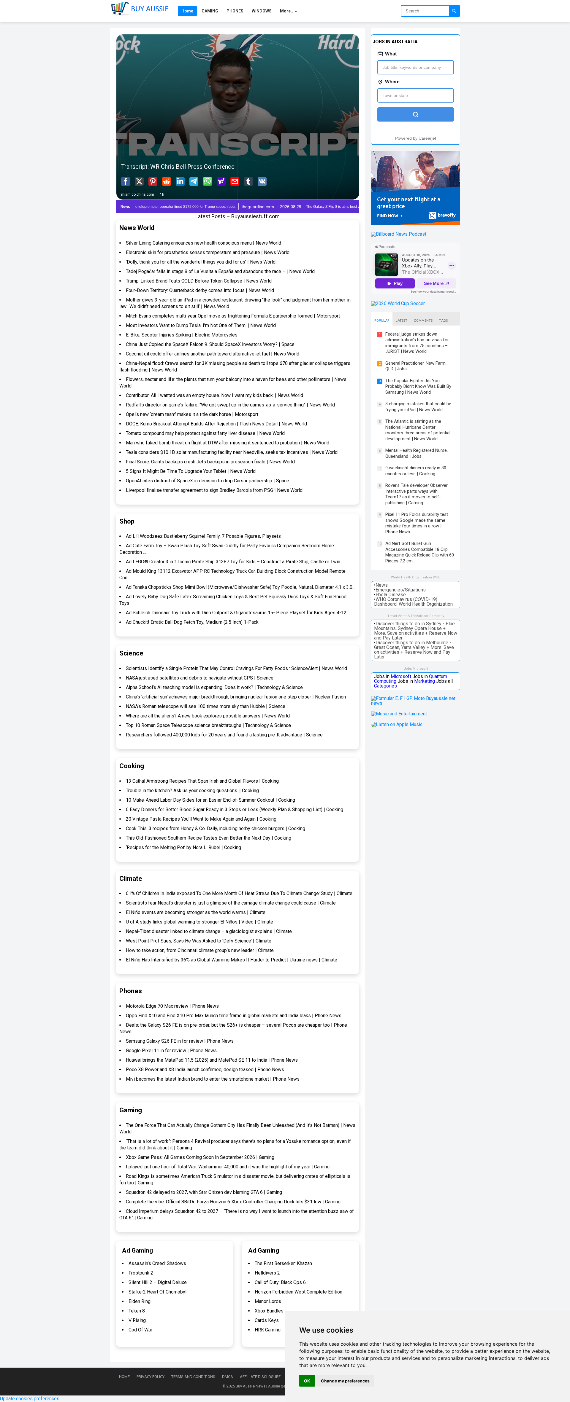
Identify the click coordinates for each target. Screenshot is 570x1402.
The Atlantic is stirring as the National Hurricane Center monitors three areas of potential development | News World (417, 430)
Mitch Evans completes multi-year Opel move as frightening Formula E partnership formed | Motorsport (233, 316)
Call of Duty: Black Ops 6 (280, 1282)
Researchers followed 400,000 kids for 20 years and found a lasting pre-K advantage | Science (224, 735)
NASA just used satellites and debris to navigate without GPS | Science (199, 678)
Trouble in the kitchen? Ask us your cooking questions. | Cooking (192, 790)
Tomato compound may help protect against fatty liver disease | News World (205, 433)
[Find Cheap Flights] (415, 223)
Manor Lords (268, 1301)
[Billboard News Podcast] (398, 234)
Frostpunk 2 (141, 1273)
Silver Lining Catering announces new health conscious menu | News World (203, 243)
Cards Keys (267, 1320)
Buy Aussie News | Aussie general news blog (274, 1386)
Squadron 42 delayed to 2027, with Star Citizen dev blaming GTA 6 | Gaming (204, 1192)
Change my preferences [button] (345, 1380)
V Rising (137, 1320)
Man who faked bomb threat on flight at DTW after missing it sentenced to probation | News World (227, 443)
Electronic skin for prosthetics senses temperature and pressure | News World (207, 252)
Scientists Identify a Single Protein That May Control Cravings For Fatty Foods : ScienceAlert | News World (236, 668)
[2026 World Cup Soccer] (398, 303)
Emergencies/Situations (401, 590)
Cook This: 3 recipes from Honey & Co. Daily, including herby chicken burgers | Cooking (215, 828)
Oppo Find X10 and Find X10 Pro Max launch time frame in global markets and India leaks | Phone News (233, 1015)
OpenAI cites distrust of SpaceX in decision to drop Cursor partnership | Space (207, 481)
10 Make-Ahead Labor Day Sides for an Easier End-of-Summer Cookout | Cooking (210, 800)
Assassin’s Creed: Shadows (157, 1263)
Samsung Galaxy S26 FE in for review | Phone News (180, 1041)
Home (124, 1376)
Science (131, 653)
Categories (385, 686)
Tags (443, 321)
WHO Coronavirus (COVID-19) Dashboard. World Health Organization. (414, 601)
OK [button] (307, 1380)
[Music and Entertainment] (399, 714)
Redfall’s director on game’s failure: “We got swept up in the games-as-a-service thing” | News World (230, 405)
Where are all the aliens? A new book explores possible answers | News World (208, 716)
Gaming (130, 1110)
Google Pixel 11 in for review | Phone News (171, 1050)
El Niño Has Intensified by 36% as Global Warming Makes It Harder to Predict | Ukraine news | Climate (231, 960)
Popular (381, 321)
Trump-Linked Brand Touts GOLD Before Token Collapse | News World (199, 281)
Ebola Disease (391, 594)
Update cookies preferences (29, 1398)
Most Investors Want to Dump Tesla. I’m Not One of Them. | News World (201, 325)
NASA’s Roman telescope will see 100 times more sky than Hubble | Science (205, 706)
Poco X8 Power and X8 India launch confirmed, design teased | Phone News (205, 1069)
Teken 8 (137, 1311)
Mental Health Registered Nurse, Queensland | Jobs (416, 453)
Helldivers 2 (267, 1273)
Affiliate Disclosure (260, 1376)
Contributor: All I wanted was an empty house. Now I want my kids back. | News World (214, 395)
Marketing (424, 681)
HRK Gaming (268, 1330)
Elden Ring (140, 1301)
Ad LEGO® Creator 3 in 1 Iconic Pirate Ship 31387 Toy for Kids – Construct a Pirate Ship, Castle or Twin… (234, 561)
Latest (401, 321)
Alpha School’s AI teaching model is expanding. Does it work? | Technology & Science (214, 687)
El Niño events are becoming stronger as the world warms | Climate (195, 912)
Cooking (131, 766)
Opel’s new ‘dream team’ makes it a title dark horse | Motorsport (192, 414)
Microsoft (401, 676)
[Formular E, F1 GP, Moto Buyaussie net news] (415, 703)
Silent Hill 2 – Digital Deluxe (158, 1282)
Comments (423, 321)
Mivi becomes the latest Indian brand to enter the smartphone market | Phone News (213, 1079)
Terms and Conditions (193, 1376)
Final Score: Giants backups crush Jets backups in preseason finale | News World (210, 462)
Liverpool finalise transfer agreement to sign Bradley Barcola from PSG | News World (214, 490)
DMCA (227, 1376)
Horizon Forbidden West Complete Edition (298, 1292)
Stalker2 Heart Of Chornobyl (157, 1292)
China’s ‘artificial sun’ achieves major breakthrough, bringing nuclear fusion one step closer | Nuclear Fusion (236, 697)
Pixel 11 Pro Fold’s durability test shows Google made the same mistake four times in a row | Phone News (416, 523)
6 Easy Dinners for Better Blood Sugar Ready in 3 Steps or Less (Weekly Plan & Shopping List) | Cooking (234, 809)
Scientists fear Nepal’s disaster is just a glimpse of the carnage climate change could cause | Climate (231, 903)
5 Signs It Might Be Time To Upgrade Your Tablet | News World (191, 471)
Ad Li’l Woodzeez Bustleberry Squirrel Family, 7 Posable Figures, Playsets (203, 536)
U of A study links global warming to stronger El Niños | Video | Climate (199, 922)
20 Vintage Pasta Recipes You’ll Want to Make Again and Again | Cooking (201, 819)
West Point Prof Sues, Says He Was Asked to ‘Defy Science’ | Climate (198, 941)
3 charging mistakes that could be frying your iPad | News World (418, 406)
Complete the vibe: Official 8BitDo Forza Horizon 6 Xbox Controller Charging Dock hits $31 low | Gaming (233, 1202)
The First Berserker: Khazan (283, 1263)
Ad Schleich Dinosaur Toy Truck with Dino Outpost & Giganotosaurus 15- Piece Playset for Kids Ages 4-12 (236, 612)
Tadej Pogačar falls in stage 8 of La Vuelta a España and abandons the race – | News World (220, 271)
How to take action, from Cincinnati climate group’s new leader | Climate (200, 950)
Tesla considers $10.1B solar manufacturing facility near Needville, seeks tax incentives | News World (232, 452)
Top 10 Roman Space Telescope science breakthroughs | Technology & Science (208, 725)
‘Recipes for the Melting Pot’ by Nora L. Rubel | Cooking (183, 847)
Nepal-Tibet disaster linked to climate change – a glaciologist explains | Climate (209, 931)
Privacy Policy (150, 1376)
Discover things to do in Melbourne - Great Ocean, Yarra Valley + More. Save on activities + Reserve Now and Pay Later (414, 650)
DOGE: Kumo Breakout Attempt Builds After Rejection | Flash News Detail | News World (216, 424)
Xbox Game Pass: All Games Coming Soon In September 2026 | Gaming (200, 1157)
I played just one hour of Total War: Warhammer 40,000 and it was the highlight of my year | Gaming (228, 1167)
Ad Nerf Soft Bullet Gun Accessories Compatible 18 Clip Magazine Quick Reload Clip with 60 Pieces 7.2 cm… (419, 552)
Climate (130, 878)
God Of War (140, 1330)
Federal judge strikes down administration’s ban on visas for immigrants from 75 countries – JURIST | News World (417, 342)
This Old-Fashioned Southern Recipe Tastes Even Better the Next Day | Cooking (208, 838)
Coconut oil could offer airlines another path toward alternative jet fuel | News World (212, 354)
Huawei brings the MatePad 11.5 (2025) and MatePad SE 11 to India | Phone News (212, 1060)
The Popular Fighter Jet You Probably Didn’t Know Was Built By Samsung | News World (418, 386)
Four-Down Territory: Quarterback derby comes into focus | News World (200, 290)
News (382, 585)
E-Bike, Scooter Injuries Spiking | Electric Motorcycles (182, 335)
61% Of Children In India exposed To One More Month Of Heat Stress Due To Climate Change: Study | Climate (239, 893)
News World (136, 228)
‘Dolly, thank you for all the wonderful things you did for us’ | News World (201, 262)
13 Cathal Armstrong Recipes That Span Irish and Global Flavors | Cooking (202, 781)
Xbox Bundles (269, 1311)
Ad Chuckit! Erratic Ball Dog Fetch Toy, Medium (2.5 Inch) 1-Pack (192, 622)
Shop (126, 521)
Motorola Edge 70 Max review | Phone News (172, 1006)
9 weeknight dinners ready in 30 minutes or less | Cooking (415, 470)
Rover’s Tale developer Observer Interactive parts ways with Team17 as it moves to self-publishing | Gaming (416, 494)
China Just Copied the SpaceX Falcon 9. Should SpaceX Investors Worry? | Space (210, 344)
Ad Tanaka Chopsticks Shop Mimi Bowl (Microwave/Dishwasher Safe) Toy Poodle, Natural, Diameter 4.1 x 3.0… (240, 587)
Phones (130, 991)
